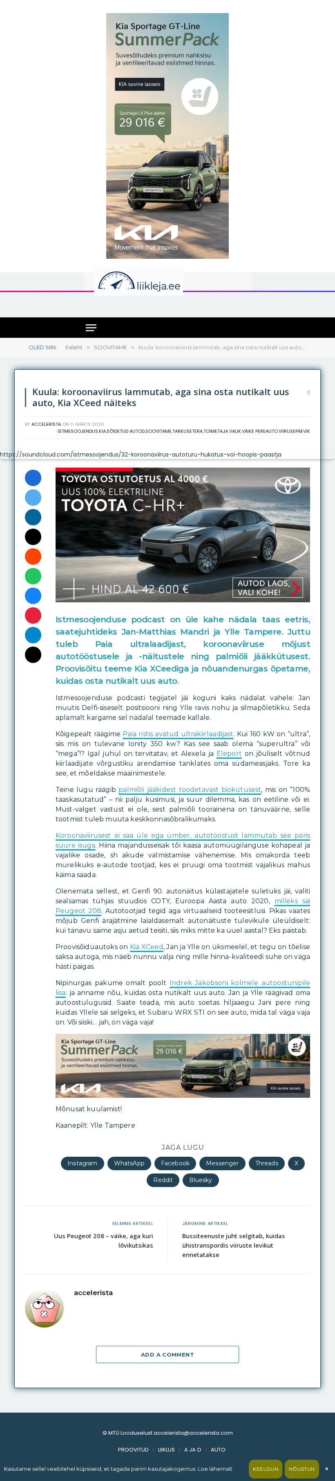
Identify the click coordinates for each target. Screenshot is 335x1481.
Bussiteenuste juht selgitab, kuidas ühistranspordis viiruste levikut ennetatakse (233, 1245)
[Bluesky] (33, 596)
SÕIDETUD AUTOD (126, 431)
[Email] (33, 537)
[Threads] (33, 655)
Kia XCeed (146, 947)
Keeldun (265, 1469)
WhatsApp (129, 1163)
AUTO (218, 1450)
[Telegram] (33, 635)
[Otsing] (241, 304)
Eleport (229, 753)
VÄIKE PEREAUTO (260, 431)
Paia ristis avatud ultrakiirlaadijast (178, 734)
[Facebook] (33, 478)
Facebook (175, 1163)
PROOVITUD (133, 1450)
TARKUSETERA (187, 431)
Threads (266, 1163)
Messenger (222, 1163)
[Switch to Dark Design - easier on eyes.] (236, 281)
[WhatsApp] (33, 576)
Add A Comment (167, 1354)
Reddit (163, 1180)
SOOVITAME (158, 431)
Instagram (82, 1163)
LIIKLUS (166, 1450)
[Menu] (91, 328)
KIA (102, 431)
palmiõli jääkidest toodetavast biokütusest (189, 790)
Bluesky (200, 1180)
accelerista (46, 424)
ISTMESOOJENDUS (78, 431)
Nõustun (302, 1469)
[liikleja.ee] (155, 281)
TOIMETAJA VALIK (222, 431)
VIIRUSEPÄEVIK (294, 431)
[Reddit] (33, 556)
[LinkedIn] (33, 517)
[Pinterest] (33, 615)
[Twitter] (33, 497)
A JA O (192, 1450)
